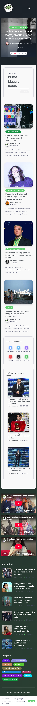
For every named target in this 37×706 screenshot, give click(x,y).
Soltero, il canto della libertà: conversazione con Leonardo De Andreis (19, 401)
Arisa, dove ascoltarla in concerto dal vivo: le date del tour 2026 (24, 586)
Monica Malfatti (19, 606)
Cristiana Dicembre (17, 261)
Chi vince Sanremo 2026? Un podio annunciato (22, 642)
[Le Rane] (8, 8)
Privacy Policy (20, 701)
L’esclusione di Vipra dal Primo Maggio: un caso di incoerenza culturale (16, 196)
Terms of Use (9, 703)
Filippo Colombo (16, 43)
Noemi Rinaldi (18, 577)
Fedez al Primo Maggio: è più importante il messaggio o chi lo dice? (18, 255)
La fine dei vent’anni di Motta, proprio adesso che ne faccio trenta (18, 35)
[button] (11, 53)
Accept (31, 701)
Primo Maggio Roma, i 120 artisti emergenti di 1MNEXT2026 (16, 137)
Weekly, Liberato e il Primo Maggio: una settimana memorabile (17, 313)
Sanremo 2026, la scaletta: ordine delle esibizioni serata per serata (19, 471)
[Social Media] (11, 349)
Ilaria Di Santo (13, 406)
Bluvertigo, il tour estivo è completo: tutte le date (24, 614)
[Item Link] (18, 116)
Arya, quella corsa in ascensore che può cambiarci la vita (23, 600)
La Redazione (15, 143)
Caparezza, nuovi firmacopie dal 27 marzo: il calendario (22, 628)
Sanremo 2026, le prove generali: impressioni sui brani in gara (17, 436)
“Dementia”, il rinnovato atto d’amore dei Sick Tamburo (24, 571)
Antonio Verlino (15, 202)
